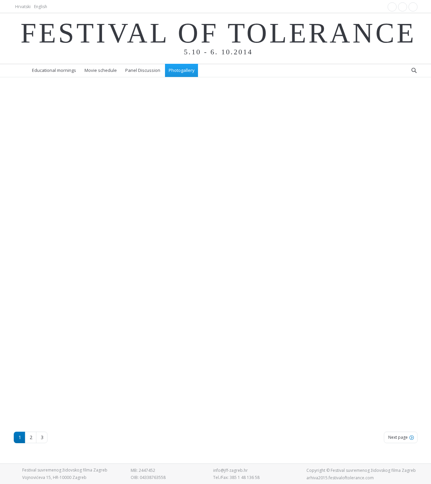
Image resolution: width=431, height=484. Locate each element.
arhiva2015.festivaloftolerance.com (340, 478)
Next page (398, 437)
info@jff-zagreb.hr (230, 470)
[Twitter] (413, 6)
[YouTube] (402, 6)
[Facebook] (392, 6)
